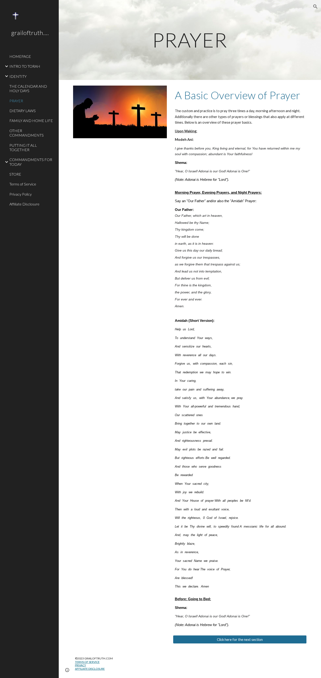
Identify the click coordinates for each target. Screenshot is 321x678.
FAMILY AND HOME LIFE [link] (31, 120)
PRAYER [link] (16, 101)
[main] (190, 40)
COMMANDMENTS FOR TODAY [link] (30, 161)
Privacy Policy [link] (20, 194)
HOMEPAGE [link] (20, 56)
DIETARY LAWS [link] (22, 110)
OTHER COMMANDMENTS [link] (26, 132)
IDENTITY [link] (18, 76)
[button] (315, 6)
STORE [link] (15, 174)
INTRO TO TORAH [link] (24, 66)
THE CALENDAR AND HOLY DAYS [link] (28, 88)
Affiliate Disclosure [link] (24, 204)
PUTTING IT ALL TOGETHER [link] (23, 147)
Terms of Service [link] (22, 184)
